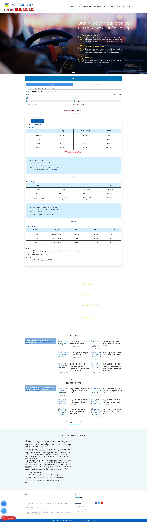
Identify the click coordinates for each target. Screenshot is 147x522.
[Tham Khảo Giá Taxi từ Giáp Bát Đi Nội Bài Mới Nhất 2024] (63, 411)
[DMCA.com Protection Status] (79, 498)
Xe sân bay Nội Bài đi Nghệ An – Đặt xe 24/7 (79, 354)
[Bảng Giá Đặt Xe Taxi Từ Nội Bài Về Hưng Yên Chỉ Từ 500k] (96, 391)
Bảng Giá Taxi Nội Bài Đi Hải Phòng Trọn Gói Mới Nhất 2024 (79, 391)
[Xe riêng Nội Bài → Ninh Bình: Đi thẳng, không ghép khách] (96, 343)
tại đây (55, 169)
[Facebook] (96, 502)
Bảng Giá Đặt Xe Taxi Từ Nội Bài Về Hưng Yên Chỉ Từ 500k (112, 391)
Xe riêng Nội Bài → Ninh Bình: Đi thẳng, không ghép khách (112, 343)
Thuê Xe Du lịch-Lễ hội (122, 6)
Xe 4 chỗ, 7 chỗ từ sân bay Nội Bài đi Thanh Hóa (78, 342)
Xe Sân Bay (93, 520)
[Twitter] (99, 502)
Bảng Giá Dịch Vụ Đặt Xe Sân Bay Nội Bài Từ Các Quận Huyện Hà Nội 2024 (39, 388)
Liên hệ (142, 6)
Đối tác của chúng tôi (82, 509)
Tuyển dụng (79, 511)
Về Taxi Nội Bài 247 (85, 6)
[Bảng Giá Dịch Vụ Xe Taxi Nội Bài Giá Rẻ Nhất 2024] (96, 402)
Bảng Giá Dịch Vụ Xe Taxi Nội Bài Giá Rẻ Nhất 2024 (111, 401)
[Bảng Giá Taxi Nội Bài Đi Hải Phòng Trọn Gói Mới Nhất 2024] (63, 391)
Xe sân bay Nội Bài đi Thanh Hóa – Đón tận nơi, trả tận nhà (112, 355)
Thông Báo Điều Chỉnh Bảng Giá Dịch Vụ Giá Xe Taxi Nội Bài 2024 (112, 411)
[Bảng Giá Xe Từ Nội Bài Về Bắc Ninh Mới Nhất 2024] (63, 402)
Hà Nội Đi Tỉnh (108, 6)
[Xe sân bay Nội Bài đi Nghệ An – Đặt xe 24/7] (63, 355)
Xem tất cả (73, 379)
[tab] (37, 121)
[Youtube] (102, 502)
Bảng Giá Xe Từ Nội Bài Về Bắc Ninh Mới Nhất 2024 (78, 401)
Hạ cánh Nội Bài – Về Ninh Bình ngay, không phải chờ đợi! (38, 341)
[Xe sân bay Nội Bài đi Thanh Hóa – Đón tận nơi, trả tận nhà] (96, 355)
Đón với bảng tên (79, 104)
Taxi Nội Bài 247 (80, 506)
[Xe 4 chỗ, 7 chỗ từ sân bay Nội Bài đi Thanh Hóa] (63, 343)
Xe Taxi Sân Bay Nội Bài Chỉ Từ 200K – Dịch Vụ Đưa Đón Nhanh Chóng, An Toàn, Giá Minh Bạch (112, 367)
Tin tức (134, 6)
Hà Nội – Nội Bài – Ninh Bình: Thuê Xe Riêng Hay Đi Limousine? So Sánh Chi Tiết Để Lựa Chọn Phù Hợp (79, 367)
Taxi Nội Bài (97, 6)
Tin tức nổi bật (73, 383)
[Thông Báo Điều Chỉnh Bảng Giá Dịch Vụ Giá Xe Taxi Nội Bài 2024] (96, 411)
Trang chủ (72, 6)
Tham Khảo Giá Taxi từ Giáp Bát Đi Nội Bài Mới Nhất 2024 (77, 411)
